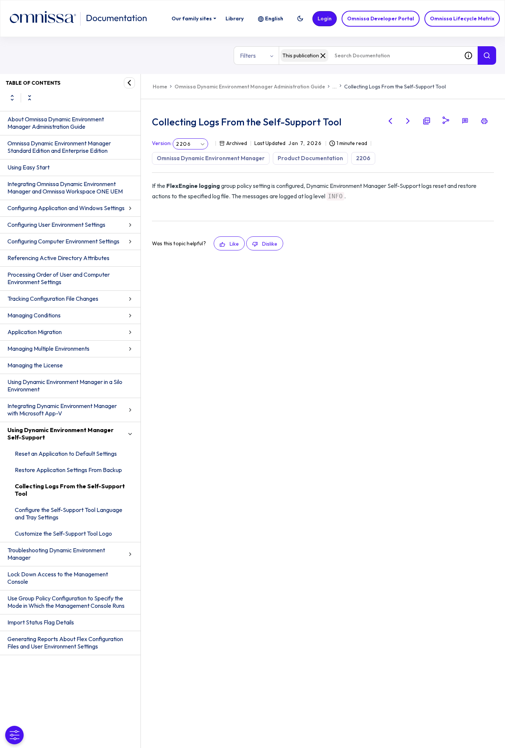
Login (325, 18)
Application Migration (34, 332)
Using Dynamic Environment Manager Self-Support (60, 433)
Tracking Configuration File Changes (52, 298)
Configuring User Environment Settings (56, 224)
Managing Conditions (34, 315)
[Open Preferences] (14, 735)
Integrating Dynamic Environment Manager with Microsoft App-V (62, 409)
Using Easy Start (28, 167)
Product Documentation (310, 158)
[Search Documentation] (487, 55)
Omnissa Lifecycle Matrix (462, 18)
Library (235, 18)
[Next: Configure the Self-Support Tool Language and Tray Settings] (408, 121)
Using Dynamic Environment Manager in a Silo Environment (64, 385)
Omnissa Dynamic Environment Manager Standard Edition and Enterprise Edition (59, 146)
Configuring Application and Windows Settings (66, 208)
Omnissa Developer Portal (380, 18)
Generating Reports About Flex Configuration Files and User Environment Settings (65, 642)
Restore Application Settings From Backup (68, 470)
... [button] (334, 86)
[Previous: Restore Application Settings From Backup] (390, 121)
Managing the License (35, 365)
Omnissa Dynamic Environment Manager (211, 158)
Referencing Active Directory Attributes (58, 258)
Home (160, 86)
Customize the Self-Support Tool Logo (63, 533)
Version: (162, 143)
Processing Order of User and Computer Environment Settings (58, 278)
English (274, 18)
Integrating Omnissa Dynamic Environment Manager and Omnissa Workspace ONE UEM (65, 187)
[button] (300, 18)
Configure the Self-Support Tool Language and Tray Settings (68, 513)
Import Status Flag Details (40, 622)
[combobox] (369, 55)
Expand (12, 98)
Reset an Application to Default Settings (66, 453)
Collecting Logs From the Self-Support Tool (70, 489)
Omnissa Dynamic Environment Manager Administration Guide (249, 86)
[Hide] (129, 82)
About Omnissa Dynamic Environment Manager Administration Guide (55, 122)
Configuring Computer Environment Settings (63, 241)
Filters (248, 55)
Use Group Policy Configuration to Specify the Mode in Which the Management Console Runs (66, 601)
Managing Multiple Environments (48, 348)
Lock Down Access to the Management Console (57, 577)
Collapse (29, 98)
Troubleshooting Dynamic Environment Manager (56, 553)
